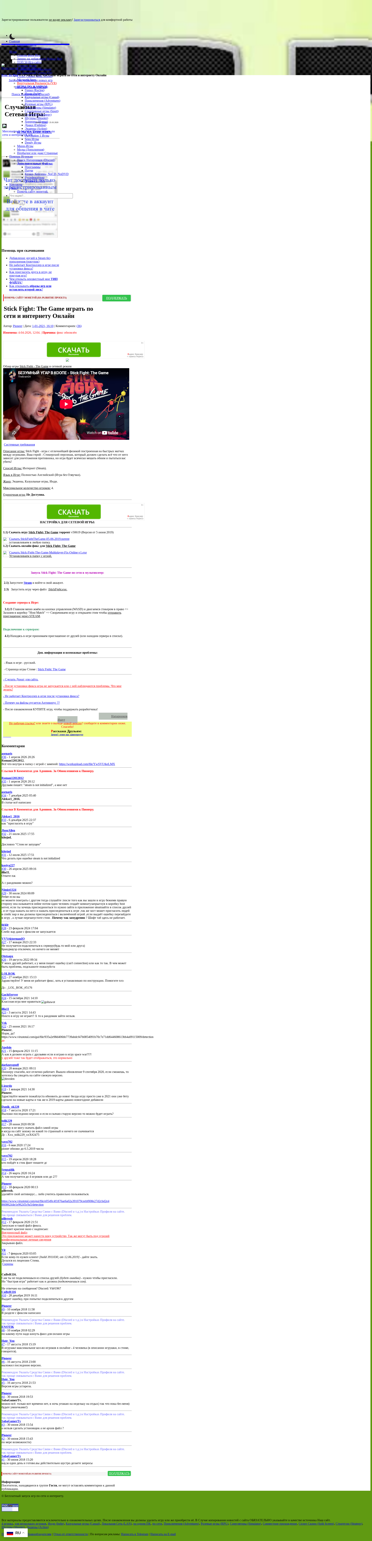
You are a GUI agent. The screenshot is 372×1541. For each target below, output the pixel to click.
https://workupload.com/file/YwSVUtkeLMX (87, 764)
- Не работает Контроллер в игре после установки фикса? (41, 696)
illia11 (5, 1009)
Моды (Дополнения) (30, 149)
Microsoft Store (26, 79)
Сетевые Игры (26, 65)
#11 (4, 1253)
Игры (13, 51)
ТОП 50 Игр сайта (29, 62)
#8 (3, 1330)
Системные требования (19, 444)
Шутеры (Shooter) (36, 118)
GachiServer (10, 994)
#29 (4, 893)
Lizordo (7, 1085)
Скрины (7, 1264)
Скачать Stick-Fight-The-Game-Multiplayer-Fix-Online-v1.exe (48, 552)
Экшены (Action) (37, 1527)
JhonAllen (8, 830)
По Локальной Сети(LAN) (34, 72)
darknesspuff (10, 1064)
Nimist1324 (9, 889)
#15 (4, 1159)
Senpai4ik (8, 1169)
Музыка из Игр (35, 181)
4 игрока (7, 1523)
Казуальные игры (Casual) (42, 97)
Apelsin (6, 1047)
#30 (4, 868)
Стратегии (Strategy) (38, 114)
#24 (4, 998)
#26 (4, 959)
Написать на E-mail (163, 1534)
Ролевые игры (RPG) (39, 104)
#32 (4, 834)
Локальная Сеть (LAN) (117, 1523)
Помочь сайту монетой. (32, 191)
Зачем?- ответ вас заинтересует (67, 734)
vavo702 (7, 1141)
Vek (4, 1023)
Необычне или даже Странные (37, 153)
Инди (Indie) (33, 93)
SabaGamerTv (11, 1421)
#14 (4, 1173)
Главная (14, 41)
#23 (4, 1012)
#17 (4, 1124)
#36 (4, 757)
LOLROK (8, 973)
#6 (3, 1361)
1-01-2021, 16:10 (42, 326)
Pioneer (45, 122)
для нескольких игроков (30, 1523)
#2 (3, 1438)
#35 (4, 781)
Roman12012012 (13, 778)
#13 (4, 1187)
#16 (4, 1145)
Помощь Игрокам (21, 156)
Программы (32, 167)
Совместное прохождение (34, 69)
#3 (3, 1424)
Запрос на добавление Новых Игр (39, 58)
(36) (79, 326)
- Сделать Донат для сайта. (20, 679)
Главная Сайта (26, 44)
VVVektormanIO (13, 938)
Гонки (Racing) (34, 90)
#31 (4, 854)
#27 (4, 942)
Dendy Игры (33, 142)
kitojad (6, 851)
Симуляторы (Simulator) (40, 107)
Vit (3, 1250)
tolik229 (7, 1120)
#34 (4, 795)
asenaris (7, 753)
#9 (3, 1309)
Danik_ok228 (10, 1106)
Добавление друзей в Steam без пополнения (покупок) (29, 259)
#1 (3, 1459)
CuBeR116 (9, 1292)
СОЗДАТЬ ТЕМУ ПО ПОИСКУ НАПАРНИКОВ (53, 716)
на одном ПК (142, 1523)
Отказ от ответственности (70, 1534)
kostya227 (8, 865)
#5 (3, 1382)
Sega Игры (32, 139)
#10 (4, 1295)
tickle (5, 924)
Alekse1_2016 (11, 816)
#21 (4, 1050)
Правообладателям (39, 1534)
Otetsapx (7, 956)
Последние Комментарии (34, 48)
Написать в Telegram (134, 1534)
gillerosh (7, 1218)
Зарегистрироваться (87, 19)
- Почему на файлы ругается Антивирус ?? (31, 702)
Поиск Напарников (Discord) (36, 160)
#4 (3, 1396)
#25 (4, 977)
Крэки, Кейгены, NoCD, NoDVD (47, 174)
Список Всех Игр (28, 55)
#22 (4, 1026)
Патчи (29, 170)
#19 (4, 1089)
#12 (4, 1222)
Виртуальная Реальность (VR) (37, 83)
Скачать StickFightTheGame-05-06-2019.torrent (39, 539)
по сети (157, 1523)
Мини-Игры (25, 146)
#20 (4, 1068)
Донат (13, 188)
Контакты (15, 184)
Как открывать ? (30, 287)
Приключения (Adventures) (42, 100)
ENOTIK (8, 1326)
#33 (4, 820)
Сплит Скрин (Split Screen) (35, 76)
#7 (3, 1344)
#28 (4, 928)
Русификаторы (34, 177)
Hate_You (8, 1340)
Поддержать (116, 298)
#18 (4, 1110)
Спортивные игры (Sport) (42, 111)
